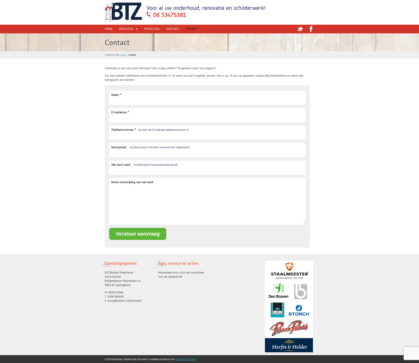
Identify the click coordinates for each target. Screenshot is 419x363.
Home (109, 29)
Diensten (126, 29)
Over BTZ (172, 29)
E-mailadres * (120, 112)
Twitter (300, 29)
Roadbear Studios (186, 359)
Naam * (116, 95)
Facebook (311, 29)
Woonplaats (150, 147)
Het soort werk (144, 165)
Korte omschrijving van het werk (132, 182)
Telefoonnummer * (150, 130)
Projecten (152, 29)
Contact (191, 29)
